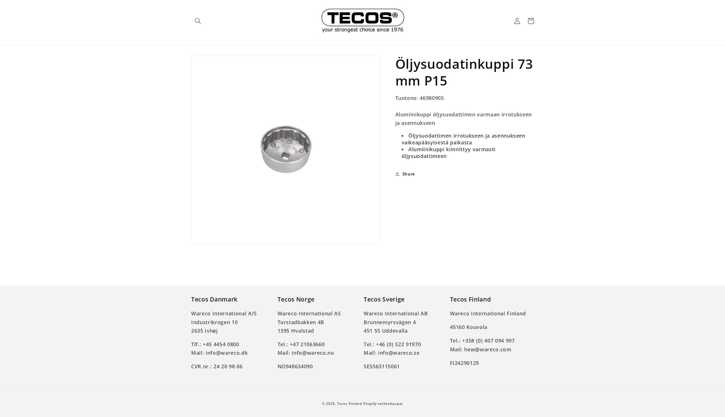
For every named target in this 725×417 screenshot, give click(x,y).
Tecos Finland (349, 403)
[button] (198, 21)
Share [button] (408, 174)
